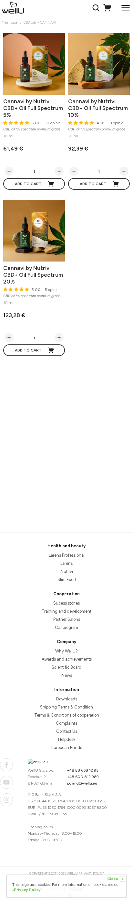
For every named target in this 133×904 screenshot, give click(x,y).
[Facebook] (6, 764)
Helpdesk (66, 739)
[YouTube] (6, 782)
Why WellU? (66, 651)
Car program (66, 627)
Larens (66, 563)
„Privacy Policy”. (27, 889)
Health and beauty (66, 545)
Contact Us (66, 731)
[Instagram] (6, 799)
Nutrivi (66, 571)
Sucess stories (66, 603)
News (66, 675)
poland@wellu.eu (82, 783)
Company (66, 641)
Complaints (66, 723)
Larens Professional (67, 555)
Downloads (66, 699)
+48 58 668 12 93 (82, 770)
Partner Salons (66, 619)
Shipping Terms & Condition (66, 707)
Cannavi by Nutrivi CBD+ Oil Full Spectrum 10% (98, 108)
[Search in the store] (96, 7)
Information (66, 689)
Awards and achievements (67, 659)
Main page (10, 22)
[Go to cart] (108, 8)
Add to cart (28, 184)
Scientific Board (66, 667)
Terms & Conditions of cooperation (66, 715)
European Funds (66, 747)
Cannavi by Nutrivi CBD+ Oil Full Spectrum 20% (33, 275)
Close (115, 878)
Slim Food (66, 579)
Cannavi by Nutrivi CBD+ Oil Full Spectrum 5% (33, 108)
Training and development (66, 611)
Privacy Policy (91, 873)
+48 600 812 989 (83, 777)
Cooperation (66, 593)
